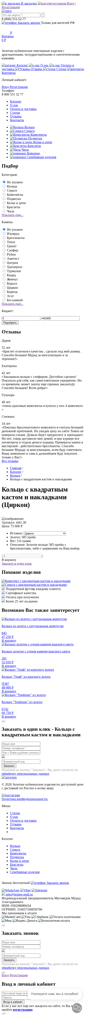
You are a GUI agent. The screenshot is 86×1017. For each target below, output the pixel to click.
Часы (25, 149)
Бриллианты (16, 238)
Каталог (16, 101)
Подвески (34, 138)
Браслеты (34, 146)
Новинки (33, 153)
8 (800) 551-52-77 (14, 879)
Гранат (11, 246)
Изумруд (13, 233)
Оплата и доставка (23, 109)
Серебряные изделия (41, 157)
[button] (77, 1008)
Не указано (15, 182)
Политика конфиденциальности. (25, 799)
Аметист (13, 258)
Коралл (12, 283)
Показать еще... (12, 215)
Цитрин (12, 262)
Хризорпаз (14, 267)
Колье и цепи (42, 142)
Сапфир (12, 250)
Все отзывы (10, 461)
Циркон (12, 287)
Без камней (15, 300)
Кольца (29, 127)
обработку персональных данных (25, 773)
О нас (14, 105)
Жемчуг (12, 279)
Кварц (11, 275)
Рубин (11, 254)
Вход (5, 87)
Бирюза (12, 292)
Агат (10, 296)
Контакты (17, 120)
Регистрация (19, 87)
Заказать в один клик (17, 563)
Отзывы (16, 116)
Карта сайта (18, 831)
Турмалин (14, 271)
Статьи (15, 112)
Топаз (11, 242)
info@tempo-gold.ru (19, 894)
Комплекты (38, 134)
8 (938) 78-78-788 (14, 886)
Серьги (29, 131)
